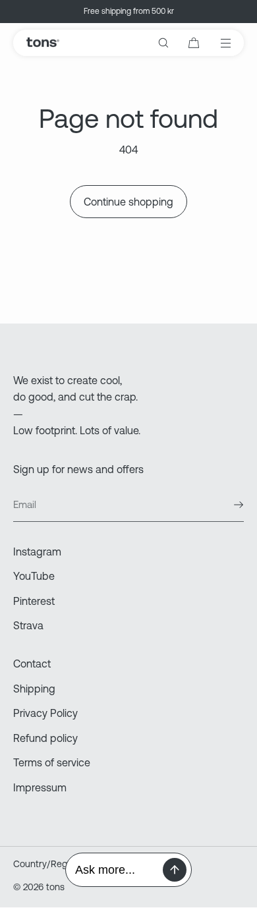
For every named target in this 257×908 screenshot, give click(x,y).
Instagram (37, 551)
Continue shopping (128, 202)
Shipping (34, 689)
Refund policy (45, 738)
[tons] (42, 43)
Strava (28, 625)
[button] (163, 42)
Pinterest (34, 601)
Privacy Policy (45, 713)
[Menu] (216, 42)
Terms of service (51, 762)
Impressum (40, 787)
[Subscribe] (227, 504)
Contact (32, 663)
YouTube (34, 576)
